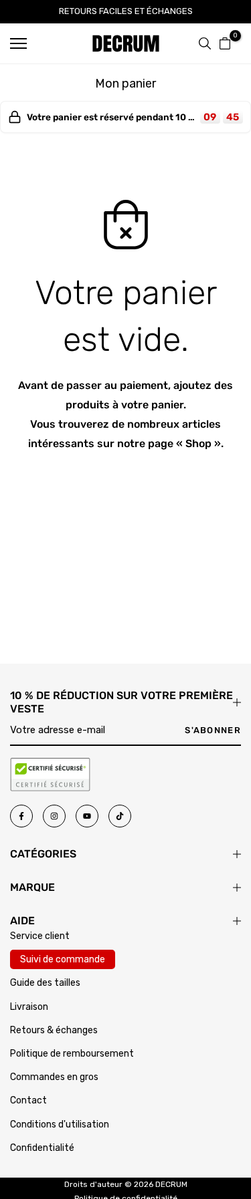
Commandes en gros (54, 1077)
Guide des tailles (45, 982)
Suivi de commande (62, 959)
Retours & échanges (54, 1030)
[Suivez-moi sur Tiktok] (119, 816)
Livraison (29, 1007)
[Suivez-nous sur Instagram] (54, 816)
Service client (40, 936)
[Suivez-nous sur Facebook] (21, 816)
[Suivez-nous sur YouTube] (87, 816)
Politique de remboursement (72, 1053)
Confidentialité (42, 1148)
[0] (225, 43)
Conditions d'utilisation (59, 1124)
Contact (28, 1100)
